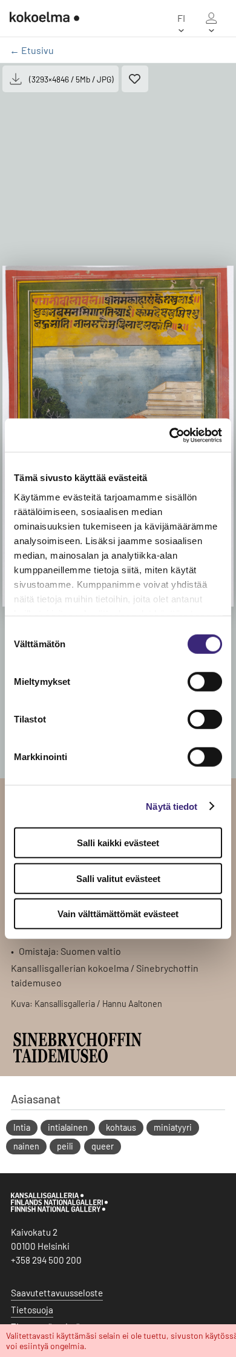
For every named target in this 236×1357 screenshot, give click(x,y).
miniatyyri (173, 1127)
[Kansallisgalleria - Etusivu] (44, 18)
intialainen (68, 1127)
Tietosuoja (32, 1309)
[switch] (205, 682)
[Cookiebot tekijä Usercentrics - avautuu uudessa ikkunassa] (169, 435)
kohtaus (121, 1127)
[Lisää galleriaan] (135, 79)
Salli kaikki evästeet (118, 843)
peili (65, 1146)
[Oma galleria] (211, 18)
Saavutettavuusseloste (57, 1292)
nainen (26, 1146)
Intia (21, 1127)
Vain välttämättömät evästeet (118, 914)
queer (102, 1146)
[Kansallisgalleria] (59, 1209)
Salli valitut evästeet (118, 878)
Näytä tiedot (171, 806)
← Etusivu (32, 50)
